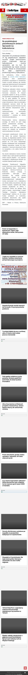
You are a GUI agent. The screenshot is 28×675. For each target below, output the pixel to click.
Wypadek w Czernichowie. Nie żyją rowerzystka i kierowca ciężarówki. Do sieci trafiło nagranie (12, 559)
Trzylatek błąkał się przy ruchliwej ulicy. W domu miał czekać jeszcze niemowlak (13, 333)
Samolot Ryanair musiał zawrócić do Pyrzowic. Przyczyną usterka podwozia (13, 307)
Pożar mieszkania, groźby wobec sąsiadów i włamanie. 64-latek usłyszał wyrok (13, 456)
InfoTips (11, 51)
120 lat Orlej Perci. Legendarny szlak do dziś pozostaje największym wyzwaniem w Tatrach (12, 610)
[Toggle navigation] (3, 10)
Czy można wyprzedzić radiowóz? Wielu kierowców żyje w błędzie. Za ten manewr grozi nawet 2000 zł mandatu (13, 483)
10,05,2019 (5, 51)
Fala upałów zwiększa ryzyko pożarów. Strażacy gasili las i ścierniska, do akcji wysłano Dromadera (12, 379)
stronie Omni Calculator (17, 77)
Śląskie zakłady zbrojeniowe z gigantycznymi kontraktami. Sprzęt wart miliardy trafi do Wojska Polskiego (12, 638)
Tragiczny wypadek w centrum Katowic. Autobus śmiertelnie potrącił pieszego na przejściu (12, 258)
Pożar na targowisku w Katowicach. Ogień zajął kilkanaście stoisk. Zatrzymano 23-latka (12, 231)
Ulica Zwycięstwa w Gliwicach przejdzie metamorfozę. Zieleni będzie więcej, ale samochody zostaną (12, 406)
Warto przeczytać (8, 38)
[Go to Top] (25, 668)
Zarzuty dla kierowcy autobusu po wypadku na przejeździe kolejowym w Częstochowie (13, 532)
